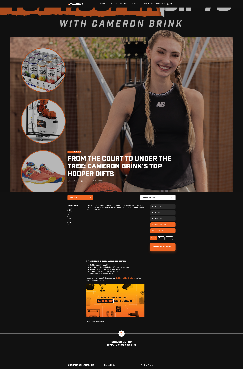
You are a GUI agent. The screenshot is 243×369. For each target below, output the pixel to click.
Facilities (123, 3)
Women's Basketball (74, 152)
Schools (103, 3)
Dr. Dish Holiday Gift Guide (125, 278)
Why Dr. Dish (148, 3)
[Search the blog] (172, 198)
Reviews (159, 3)
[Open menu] (175, 4)
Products (135, 3)
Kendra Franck (73, 181)
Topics (161, 238)
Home (113, 3)
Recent (153, 238)
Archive (169, 238)
